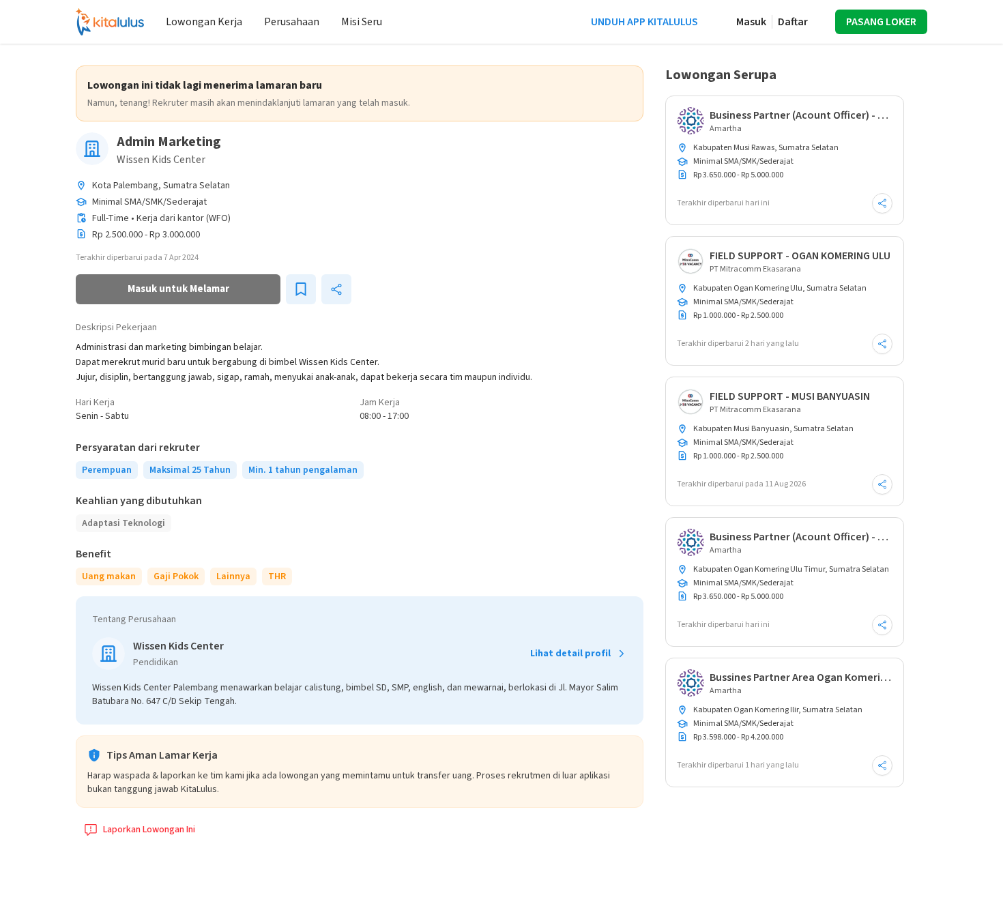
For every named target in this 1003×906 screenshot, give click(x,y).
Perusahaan (291, 21)
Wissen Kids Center (161, 159)
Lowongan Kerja (204, 21)
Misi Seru (361, 21)
